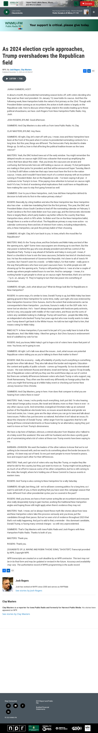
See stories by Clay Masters (16, 614)
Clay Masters (26, 69)
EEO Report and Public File (44, 702)
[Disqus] (49, 661)
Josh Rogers (15, 69)
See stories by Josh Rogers (29, 590)
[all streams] (94, 12)
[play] (6, 12)
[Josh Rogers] (7, 584)
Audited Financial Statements (42, 708)
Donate (88, 3)
